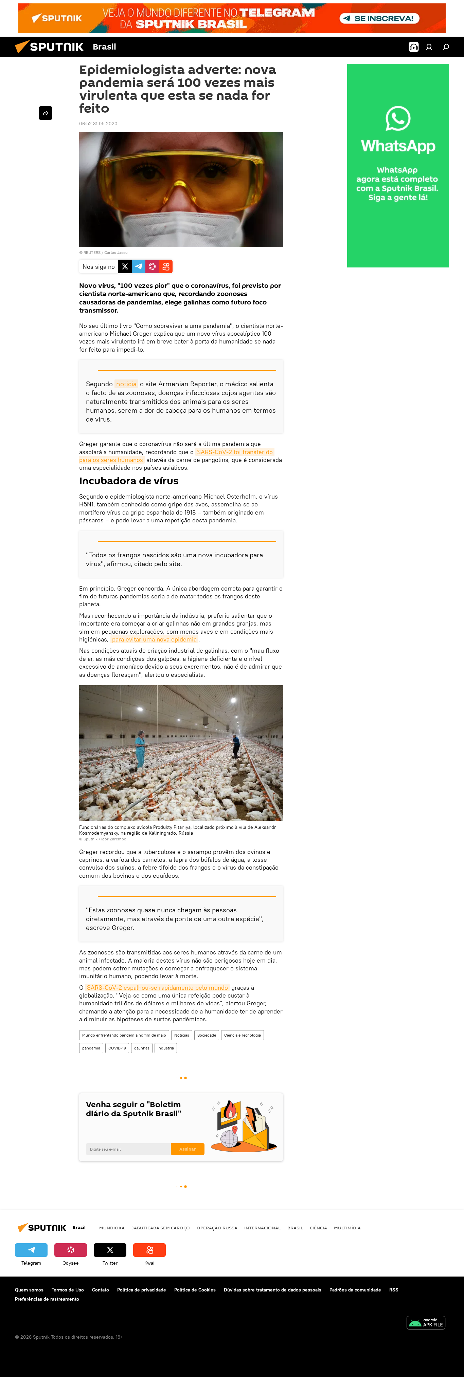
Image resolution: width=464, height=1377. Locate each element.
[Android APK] (426, 1323)
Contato (100, 1290)
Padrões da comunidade (355, 1290)
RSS (393, 1290)
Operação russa (217, 1228)
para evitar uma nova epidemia (154, 639)
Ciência (318, 1228)
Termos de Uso (68, 1290)
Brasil (295, 1228)
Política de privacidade (141, 1290)
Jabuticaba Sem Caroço (160, 1228)
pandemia (91, 1047)
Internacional (262, 1228)
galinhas (141, 1047)
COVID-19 (117, 1047)
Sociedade (206, 1035)
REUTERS (92, 252)
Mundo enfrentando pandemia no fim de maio (124, 1035)
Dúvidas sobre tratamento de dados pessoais (272, 1290)
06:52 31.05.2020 (98, 123)
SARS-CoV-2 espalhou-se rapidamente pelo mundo (157, 987)
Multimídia (347, 1228)
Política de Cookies (195, 1290)
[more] (45, 113)
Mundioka (112, 1228)
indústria (166, 1047)
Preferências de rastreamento (47, 1299)
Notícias (181, 1035)
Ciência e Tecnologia (242, 1035)
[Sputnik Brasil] (52, 55)
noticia (126, 383)
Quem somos (29, 1290)
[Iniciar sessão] (429, 47)
